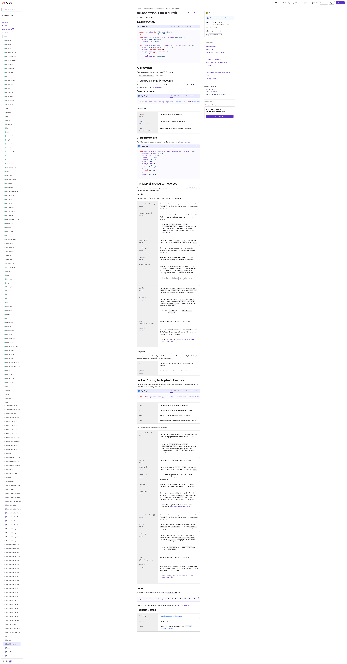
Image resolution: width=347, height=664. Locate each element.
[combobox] (11, 9)
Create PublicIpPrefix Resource (215, 52)
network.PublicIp (211, 89)
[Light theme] (3, 661)
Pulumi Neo (298, 3)
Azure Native (225, 18)
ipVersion (142, 240)
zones (141, 328)
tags (140, 321)
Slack (307, 3)
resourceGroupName (145, 204)
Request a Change (211, 104)
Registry (287, 3)
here (170, 232)
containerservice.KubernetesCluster (217, 94)
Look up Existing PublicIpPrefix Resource (218, 72)
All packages (8, 16)
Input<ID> (171, 397)
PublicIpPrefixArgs (177, 101)
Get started (340, 3)
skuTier (141, 297)
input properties (185, 142)
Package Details (211, 78)
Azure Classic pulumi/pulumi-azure (171, 616)
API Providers (210, 49)
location (141, 248)
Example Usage (211, 46)
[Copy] (198, 32)
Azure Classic (154, 8)
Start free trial (219, 116)
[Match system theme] (10, 661)
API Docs (5, 33)
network (168, 8)
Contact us (323, 3)
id (139, 363)
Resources (158, 87)
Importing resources (184, 605)
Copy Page (209, 101)
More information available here (180, 280)
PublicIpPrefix (176, 8)
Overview (5, 22)
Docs (278, 3)
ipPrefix (141, 371)
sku (140, 288)
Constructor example (214, 59)
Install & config (6, 26)
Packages (146, 8)
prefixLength (143, 264)
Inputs (209, 65)
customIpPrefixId (144, 213)
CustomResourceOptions (145, 130)
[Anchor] (179, 12)
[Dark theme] (6, 661)
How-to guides (8, 29)
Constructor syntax (213, 56)
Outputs (210, 69)
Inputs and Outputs (189, 188)
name (141, 257)
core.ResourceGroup (212, 91)
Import (208, 75)
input (172, 198)
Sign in (332, 3)
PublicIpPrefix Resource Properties (216, 62)
